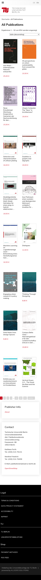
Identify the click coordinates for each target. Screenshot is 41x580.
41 (25, 398)
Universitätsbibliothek (11, 537)
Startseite (5, 19)
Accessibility (7, 511)
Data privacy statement (12, 506)
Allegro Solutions (20, 570)
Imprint (4, 517)
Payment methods (9, 552)
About (7, 412)
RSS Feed (5, 557)
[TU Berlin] (13, 10)
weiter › (31, 398)
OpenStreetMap (11, 468)
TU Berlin (5, 532)
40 (21, 398)
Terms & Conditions (10, 500)
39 (16, 398)
